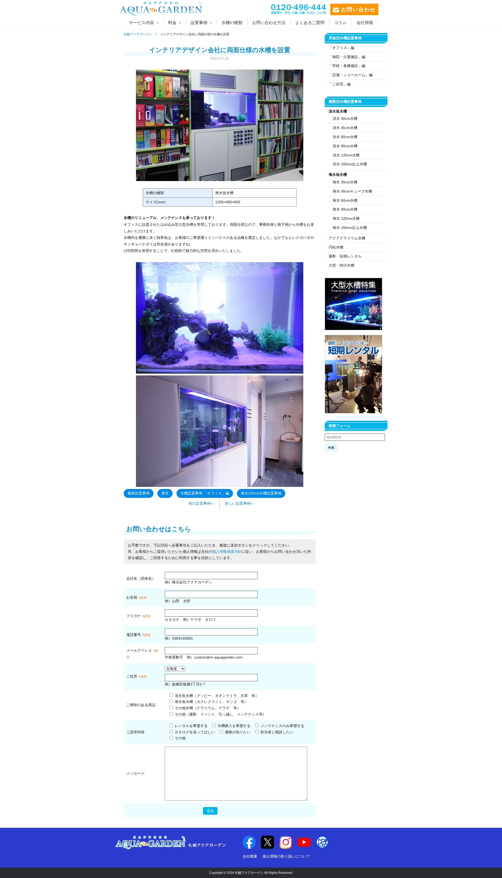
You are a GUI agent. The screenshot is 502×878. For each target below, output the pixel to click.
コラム (340, 22)
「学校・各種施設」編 (347, 66)
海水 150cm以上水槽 (350, 228)
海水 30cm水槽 (345, 182)
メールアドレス (139, 650)
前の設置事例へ (201, 503)
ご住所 (136, 676)
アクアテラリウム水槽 (347, 238)
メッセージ (135, 773)
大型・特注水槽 (341, 265)
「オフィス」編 (341, 48)
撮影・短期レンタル (345, 256)
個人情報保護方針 (226, 551)
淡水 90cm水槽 (345, 146)
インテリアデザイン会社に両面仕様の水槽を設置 (219, 49)
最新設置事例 (139, 493)
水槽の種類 (231, 22)
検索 (331, 447)
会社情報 (364, 22)
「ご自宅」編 (340, 84)
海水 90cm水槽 (345, 209)
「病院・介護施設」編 (347, 57)
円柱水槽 (336, 247)
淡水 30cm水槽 (345, 118)
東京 (165, 493)
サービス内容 (141, 22)
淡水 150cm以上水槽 (350, 164)
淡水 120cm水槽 (346, 155)
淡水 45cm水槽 (345, 128)
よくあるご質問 (309, 22)
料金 (172, 22)
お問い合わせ (357, 9)
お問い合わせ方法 (269, 22)
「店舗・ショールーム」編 (351, 75)
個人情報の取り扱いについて (286, 856)
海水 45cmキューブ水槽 (352, 191)
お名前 (131, 597)
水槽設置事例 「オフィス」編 (204, 493)
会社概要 (250, 856)
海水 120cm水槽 (346, 218)
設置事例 (199, 22)
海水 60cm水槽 (345, 200)
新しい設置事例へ (239, 503)
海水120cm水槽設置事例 (261, 493)
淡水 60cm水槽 (345, 137)
